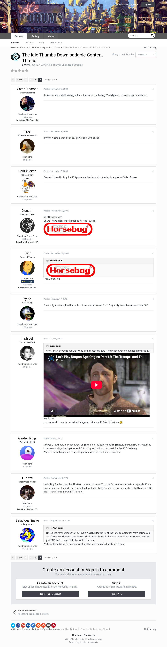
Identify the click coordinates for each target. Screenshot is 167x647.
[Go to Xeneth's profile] (27, 225)
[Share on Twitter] (13, 625)
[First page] (13, 80)
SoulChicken (27, 171)
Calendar (29, 42)
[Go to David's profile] (27, 268)
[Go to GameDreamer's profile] (27, 103)
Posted (56, 89)
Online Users (56, 42)
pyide (27, 299)
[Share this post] (153, 89)
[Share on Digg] (28, 625)
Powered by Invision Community (83, 642)
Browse (19, 36)
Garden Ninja (27, 438)
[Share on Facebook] (18, 625)
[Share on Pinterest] (53, 625)
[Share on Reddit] (38, 625)
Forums (15, 42)
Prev (19, 80)
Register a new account (50, 594)
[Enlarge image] (120, 422)
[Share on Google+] (23, 625)
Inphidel (27, 338)
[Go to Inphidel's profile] (27, 353)
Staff (41, 42)
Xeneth (27, 211)
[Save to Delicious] (33, 625)
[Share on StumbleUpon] (43, 625)
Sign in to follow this (124, 54)
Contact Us (89, 635)
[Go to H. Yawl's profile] (27, 492)
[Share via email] (48, 625)
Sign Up (148, 4)
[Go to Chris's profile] (15, 57)
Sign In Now (117, 594)
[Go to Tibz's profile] (27, 146)
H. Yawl (27, 478)
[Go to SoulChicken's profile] (27, 185)
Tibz (27, 131)
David (27, 253)
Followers (142, 55)
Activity (35, 36)
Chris (27, 65)
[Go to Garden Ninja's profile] (27, 453)
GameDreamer (27, 89)
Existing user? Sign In (126, 4)
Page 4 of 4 (50, 80)
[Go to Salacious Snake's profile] (27, 535)
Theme (76, 635)
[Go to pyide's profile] (27, 313)
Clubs (51, 36)
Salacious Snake (27, 520)
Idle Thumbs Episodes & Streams (66, 65)
